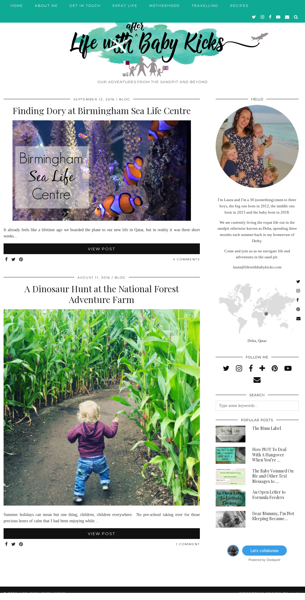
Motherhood (164, 6)
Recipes (239, 6)
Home (16, 6)
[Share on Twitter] (14, 259)
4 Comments (186, 259)
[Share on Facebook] (7, 259)
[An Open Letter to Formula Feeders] (231, 497)
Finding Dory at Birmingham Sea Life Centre (102, 110)
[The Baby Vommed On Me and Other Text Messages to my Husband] (231, 476)
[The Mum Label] (231, 434)
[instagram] (263, 17)
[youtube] (278, 17)
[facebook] (270, 17)
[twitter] (254, 17)
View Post (101, 248)
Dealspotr (274, 559)
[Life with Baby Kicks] (152, 38)
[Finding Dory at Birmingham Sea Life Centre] (101, 219)
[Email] (287, 17)
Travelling (205, 6)
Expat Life (125, 6)
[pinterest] (275, 368)
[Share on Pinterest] (21, 259)
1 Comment (188, 544)
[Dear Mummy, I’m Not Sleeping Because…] (231, 519)
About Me (46, 6)
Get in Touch (85, 6)
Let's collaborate (264, 550)
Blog (124, 99)
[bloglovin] (262, 368)
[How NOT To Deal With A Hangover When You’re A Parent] (231, 455)
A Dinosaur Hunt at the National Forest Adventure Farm (101, 294)
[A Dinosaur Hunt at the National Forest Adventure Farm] (102, 504)
